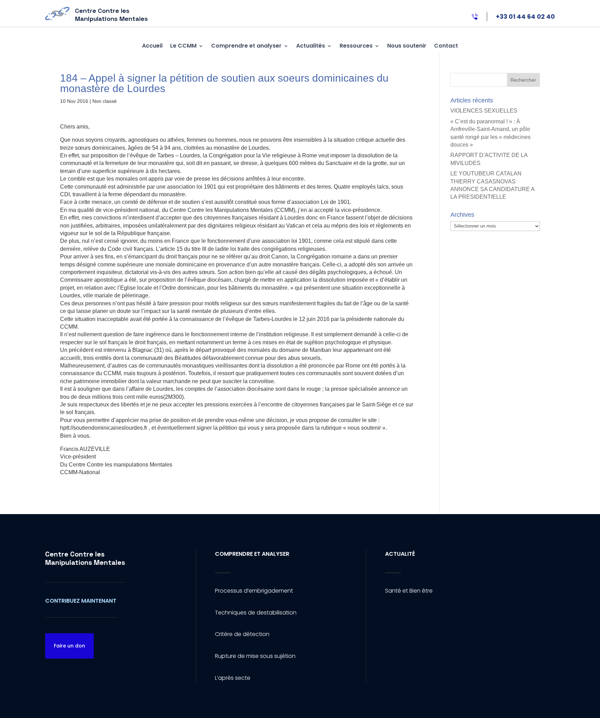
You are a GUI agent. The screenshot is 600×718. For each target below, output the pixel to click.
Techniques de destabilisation (256, 613)
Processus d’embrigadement (254, 591)
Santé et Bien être (409, 591)
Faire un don (69, 645)
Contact (446, 46)
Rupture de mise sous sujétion (255, 656)
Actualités (310, 46)
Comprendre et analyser (246, 46)
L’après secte (232, 678)
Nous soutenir (406, 46)
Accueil (152, 46)
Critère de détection (242, 634)
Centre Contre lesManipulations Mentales (85, 558)
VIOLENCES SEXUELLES (483, 111)
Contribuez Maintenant (80, 601)
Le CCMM (183, 46)
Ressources (356, 46)
